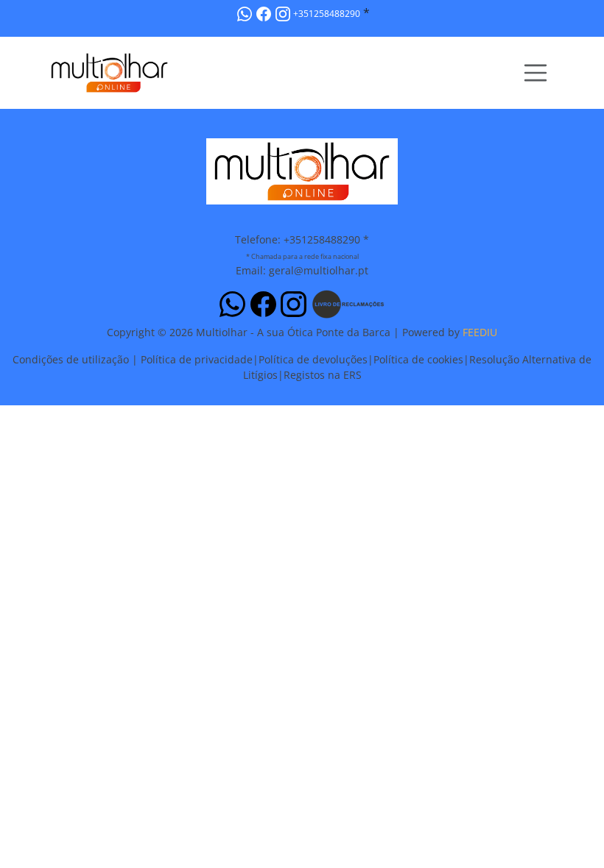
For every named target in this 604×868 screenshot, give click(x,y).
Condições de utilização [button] (71, 359)
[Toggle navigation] (535, 73)
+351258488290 (326, 13)
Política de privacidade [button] (197, 359)
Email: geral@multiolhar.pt (302, 270)
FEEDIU (480, 332)
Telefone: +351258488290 (297, 239)
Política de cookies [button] (418, 359)
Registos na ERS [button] (323, 375)
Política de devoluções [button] (313, 359)
